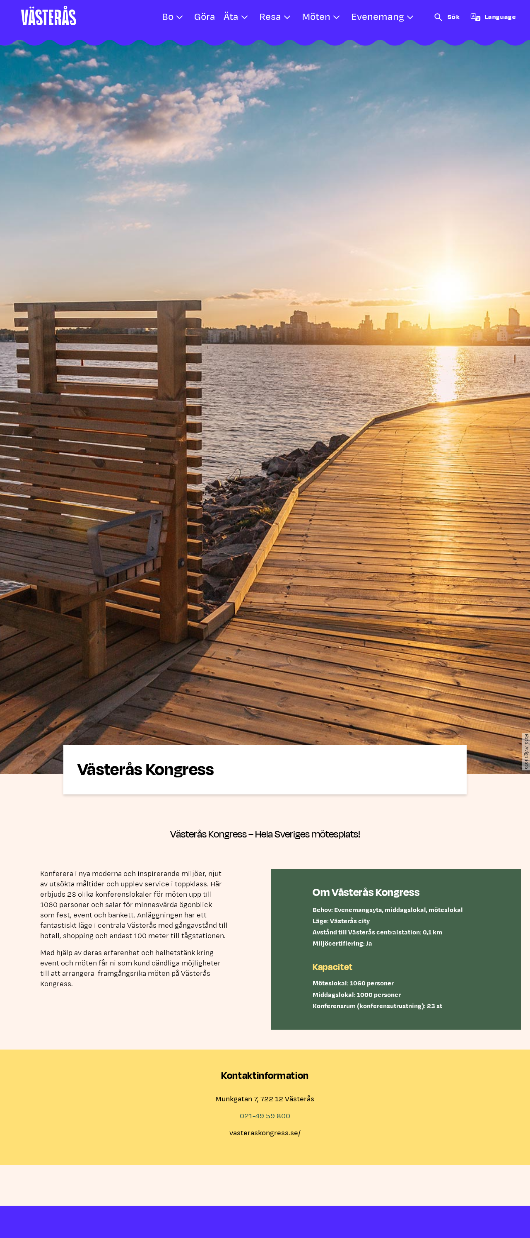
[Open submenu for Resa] (287, 17)
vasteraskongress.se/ (265, 1133)
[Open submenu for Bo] (179, 17)
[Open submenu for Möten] (336, 17)
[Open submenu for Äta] (244, 17)
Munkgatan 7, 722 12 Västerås (264, 1099)
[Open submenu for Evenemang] (410, 17)
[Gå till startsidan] (48, 15)
